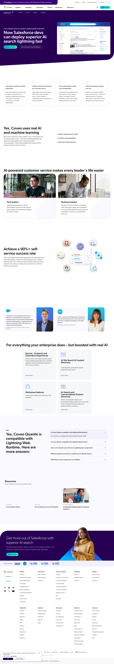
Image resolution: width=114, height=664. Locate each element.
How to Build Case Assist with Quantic (46, 507)
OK (8, 658)
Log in (109, 2)
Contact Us (101, 2)
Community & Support (92, 2)
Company (77, 2)
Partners (83, 2)
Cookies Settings (19, 658)
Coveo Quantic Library (13, 507)
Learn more (28, 375)
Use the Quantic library (54, 661)
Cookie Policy (14, 656)
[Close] (39, 653)
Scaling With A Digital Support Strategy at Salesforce (76, 508)
